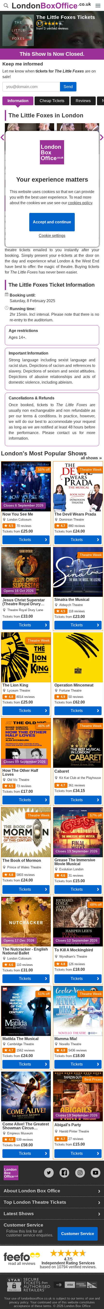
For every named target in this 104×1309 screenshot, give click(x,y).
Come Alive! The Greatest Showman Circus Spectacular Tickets (23, 1077)
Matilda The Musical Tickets (25, 988)
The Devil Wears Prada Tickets (73, 465)
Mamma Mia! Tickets (70, 988)
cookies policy (80, 203)
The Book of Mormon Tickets (25, 809)
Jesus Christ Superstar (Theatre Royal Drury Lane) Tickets (24, 553)
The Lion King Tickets (19, 634)
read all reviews (21, 1263)
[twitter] (49, 1173)
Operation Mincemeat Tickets (71, 636)
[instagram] (80, 1173)
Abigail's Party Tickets (72, 1073)
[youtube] (95, 1173)
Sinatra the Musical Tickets (76, 549)
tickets (25, 540)
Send (68, 87)
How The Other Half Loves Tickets (24, 722)
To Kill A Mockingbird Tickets (77, 899)
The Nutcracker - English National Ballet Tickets (22, 901)
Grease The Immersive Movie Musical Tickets (72, 811)
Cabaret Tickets (66, 720)
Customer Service (77, 1234)
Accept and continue (52, 222)
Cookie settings (52, 236)
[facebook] (64, 1173)
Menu (97, 2)
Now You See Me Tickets (22, 463)
